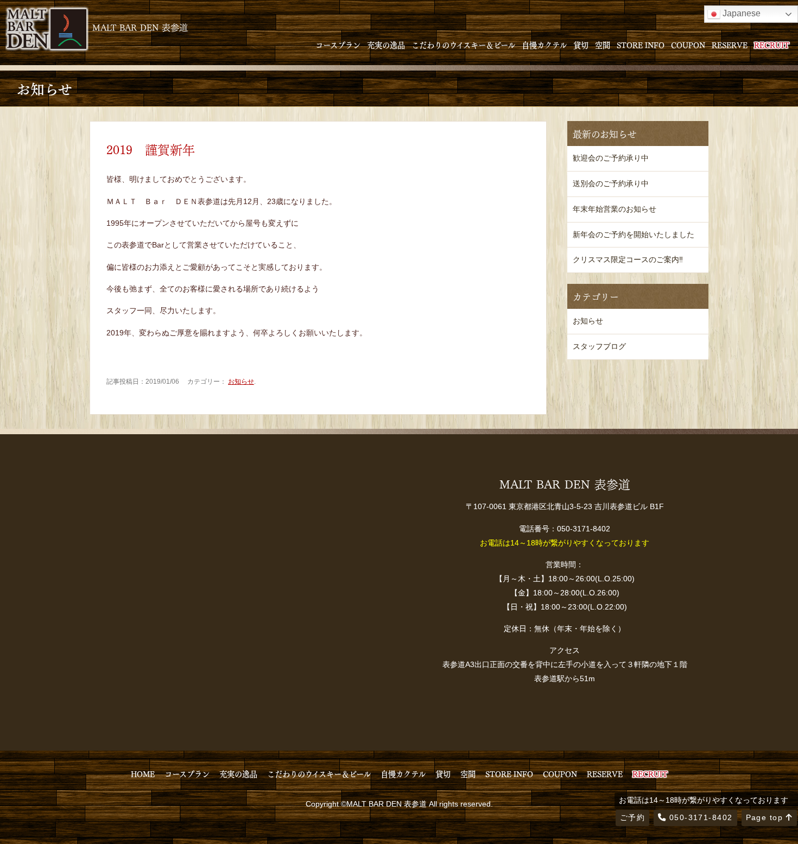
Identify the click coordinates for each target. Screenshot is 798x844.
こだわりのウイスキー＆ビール (463, 44)
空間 (602, 44)
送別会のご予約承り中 (611, 183)
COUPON (688, 44)
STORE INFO (640, 44)
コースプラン (337, 44)
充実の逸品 (386, 44)
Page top (766, 817)
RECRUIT (771, 44)
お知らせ (241, 381)
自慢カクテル (544, 44)
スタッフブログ (599, 346)
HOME (143, 773)
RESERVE (730, 44)
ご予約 (632, 817)
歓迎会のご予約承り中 (611, 158)
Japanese (740, 13)
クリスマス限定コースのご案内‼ (628, 259)
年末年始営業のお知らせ (614, 209)
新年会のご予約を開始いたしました (633, 234)
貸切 (580, 44)
